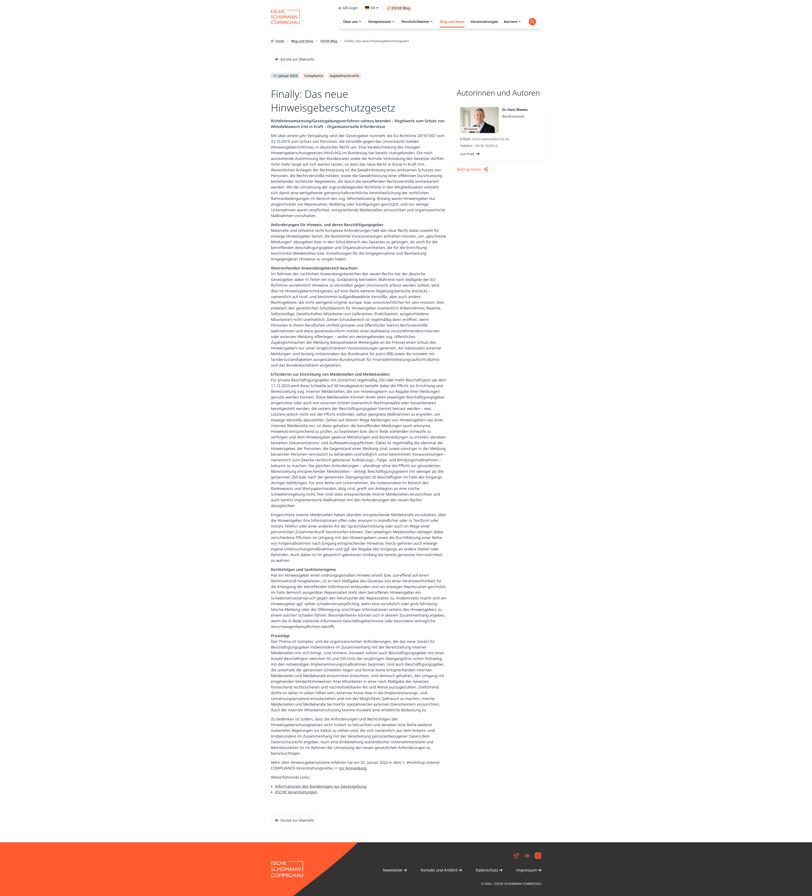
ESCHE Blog (329, 41)
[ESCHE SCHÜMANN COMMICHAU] (285, 17)
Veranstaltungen (484, 21)
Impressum (526, 870)
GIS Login (350, 7)
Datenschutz (487, 870)
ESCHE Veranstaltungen (296, 791)
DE (373, 7)
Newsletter (393, 870)
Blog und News (302, 41)
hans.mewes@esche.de (490, 139)
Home (280, 41)
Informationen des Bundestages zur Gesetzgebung (320, 786)
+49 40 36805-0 (486, 145)
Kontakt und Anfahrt (439, 870)
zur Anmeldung (352, 768)
